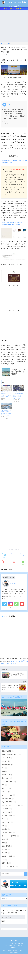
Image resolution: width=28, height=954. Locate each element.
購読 (3, 921)
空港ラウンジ (7, 778)
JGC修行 (5, 761)
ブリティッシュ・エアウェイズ (12, 805)
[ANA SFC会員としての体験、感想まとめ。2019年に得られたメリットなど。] (6, 406)
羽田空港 (5, 849)
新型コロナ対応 (7, 751)
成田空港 (5, 853)
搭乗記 (5, 839)
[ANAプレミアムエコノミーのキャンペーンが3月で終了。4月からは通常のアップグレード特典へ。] (18, 388)
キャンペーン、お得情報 (10, 836)
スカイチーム (7, 812)
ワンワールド (7, 808)
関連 (6, 123)
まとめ (5, 121)
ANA (10, 569)
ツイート (3, 929)
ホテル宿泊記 (7, 846)
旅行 (4, 842)
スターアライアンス (9, 802)
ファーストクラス (8, 795)
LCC (4, 859)
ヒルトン (5, 792)
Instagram (10, 607)
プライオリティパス (9, 781)
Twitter (4, 607)
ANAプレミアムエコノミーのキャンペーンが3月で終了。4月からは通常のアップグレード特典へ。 (18, 395)
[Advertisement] (14, 27)
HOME (15, 940)
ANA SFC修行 (7, 764)
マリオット (6, 788)
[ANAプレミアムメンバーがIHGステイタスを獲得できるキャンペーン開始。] (6, 388)
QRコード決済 (7, 822)
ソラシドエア (7, 758)
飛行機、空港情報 (8, 856)
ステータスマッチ (8, 815)
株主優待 (5, 829)
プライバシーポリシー (9, 866)
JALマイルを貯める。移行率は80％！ (14, 8)
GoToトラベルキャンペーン (11, 754)
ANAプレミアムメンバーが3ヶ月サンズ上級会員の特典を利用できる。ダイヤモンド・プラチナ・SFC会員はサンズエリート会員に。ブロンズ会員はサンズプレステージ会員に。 (14, 114)
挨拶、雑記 (6, 863)
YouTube (22, 607)
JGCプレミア (7, 775)
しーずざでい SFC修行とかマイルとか (16, 4)
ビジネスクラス (7, 798)
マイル (5, 819)
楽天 (4, 825)
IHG (4, 785)
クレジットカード (8, 832)
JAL (4, 768)
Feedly (16, 607)
